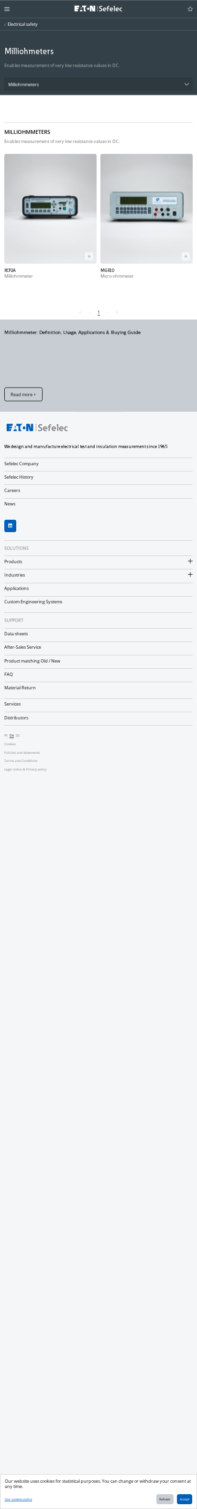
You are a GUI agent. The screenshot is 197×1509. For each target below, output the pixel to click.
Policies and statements (22, 752)
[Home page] (98, 9)
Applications (16, 588)
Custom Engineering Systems (33, 601)
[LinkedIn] (10, 526)
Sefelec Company (21, 463)
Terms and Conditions (20, 761)
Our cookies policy (18, 1499)
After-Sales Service (22, 647)
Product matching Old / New (32, 661)
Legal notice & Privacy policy (25, 769)
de (18, 735)
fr (6, 735)
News (9, 503)
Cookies (10, 744)
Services (12, 703)
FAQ (8, 674)
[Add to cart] (89, 256)
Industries (14, 575)
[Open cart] (190, 9)
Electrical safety (23, 24)
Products (13, 561)
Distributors (16, 717)
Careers (12, 490)
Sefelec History (18, 477)
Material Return (20, 687)
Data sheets (16, 633)
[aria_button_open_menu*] (7, 9)
